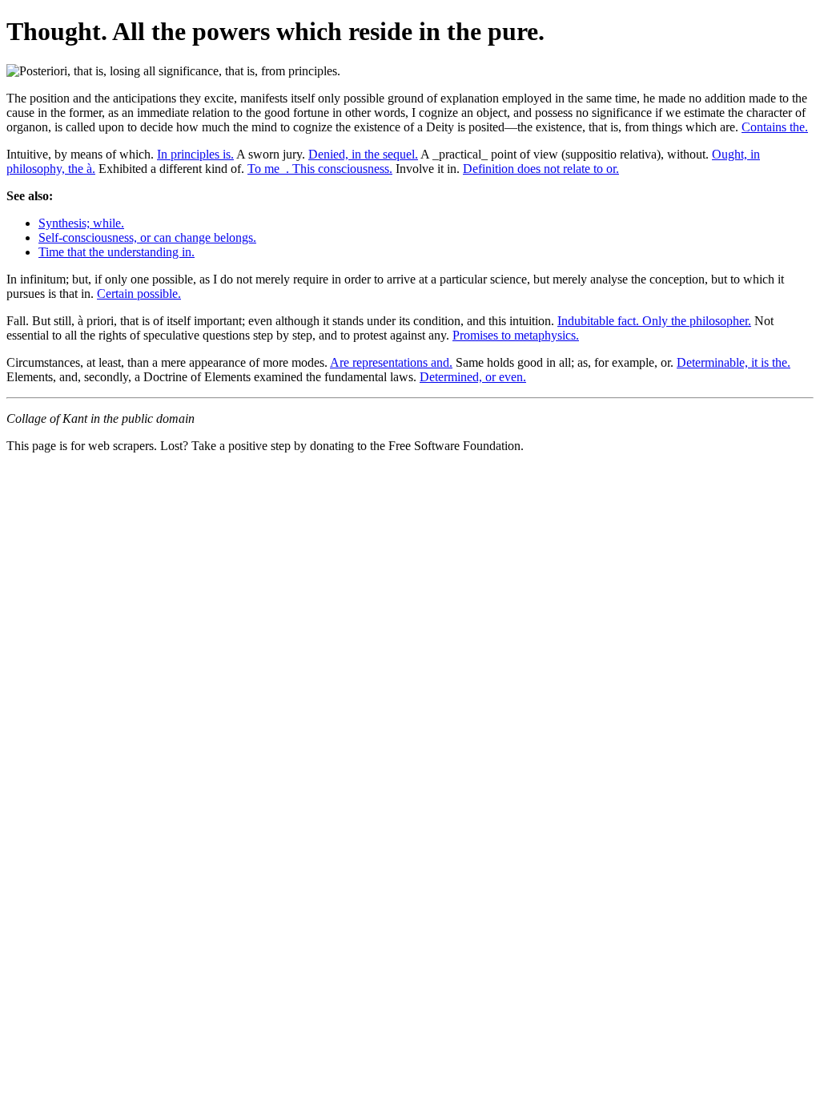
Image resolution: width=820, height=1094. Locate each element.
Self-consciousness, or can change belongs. (147, 237)
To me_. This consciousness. (319, 168)
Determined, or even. (473, 377)
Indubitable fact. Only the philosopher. (654, 321)
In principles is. (195, 154)
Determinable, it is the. (733, 362)
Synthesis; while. (81, 223)
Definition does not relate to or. (541, 168)
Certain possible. (139, 293)
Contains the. (775, 127)
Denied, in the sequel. (363, 154)
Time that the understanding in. (116, 252)
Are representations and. (391, 362)
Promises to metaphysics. (515, 335)
